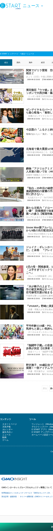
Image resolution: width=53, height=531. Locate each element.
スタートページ (9, 424)
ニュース (30, 54)
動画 (4, 437)
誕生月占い (7, 432)
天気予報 (6, 427)
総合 (23, 54)
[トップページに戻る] (11, 6)
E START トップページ (9, 54)
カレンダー (7, 429)
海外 (30, 62)
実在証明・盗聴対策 (9, 497)
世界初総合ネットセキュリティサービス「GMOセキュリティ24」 (26, 493)
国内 (18, 62)
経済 (43, 62)
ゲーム (5, 440)
